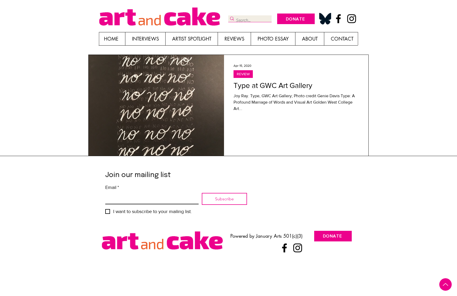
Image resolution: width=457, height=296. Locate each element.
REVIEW (243, 74)
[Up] (445, 284)
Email (112, 187)
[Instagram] (352, 19)
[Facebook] (338, 19)
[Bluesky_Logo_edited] (325, 19)
